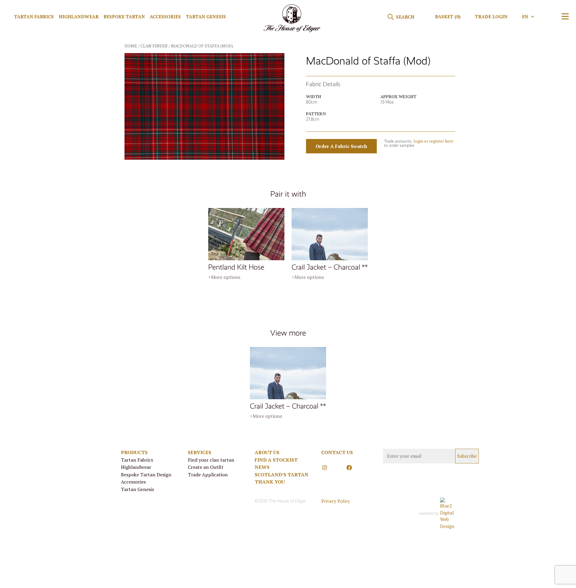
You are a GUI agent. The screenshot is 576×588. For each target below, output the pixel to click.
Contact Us (337, 452)
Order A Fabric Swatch (341, 146)
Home (130, 46)
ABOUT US (267, 452)
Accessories (165, 17)
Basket (447, 17)
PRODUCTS (134, 452)
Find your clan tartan (211, 460)
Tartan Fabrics (34, 17)
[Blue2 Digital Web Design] (447, 513)
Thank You (270, 481)
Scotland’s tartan (281, 474)
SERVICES (199, 452)
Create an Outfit (206, 467)
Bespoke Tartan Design (146, 474)
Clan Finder (154, 46)
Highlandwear (79, 17)
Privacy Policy (335, 501)
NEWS (262, 467)
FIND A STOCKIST (276, 460)
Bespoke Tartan (124, 17)
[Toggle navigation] (565, 16)
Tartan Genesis (206, 17)
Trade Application (208, 474)
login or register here (433, 141)
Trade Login (491, 17)
